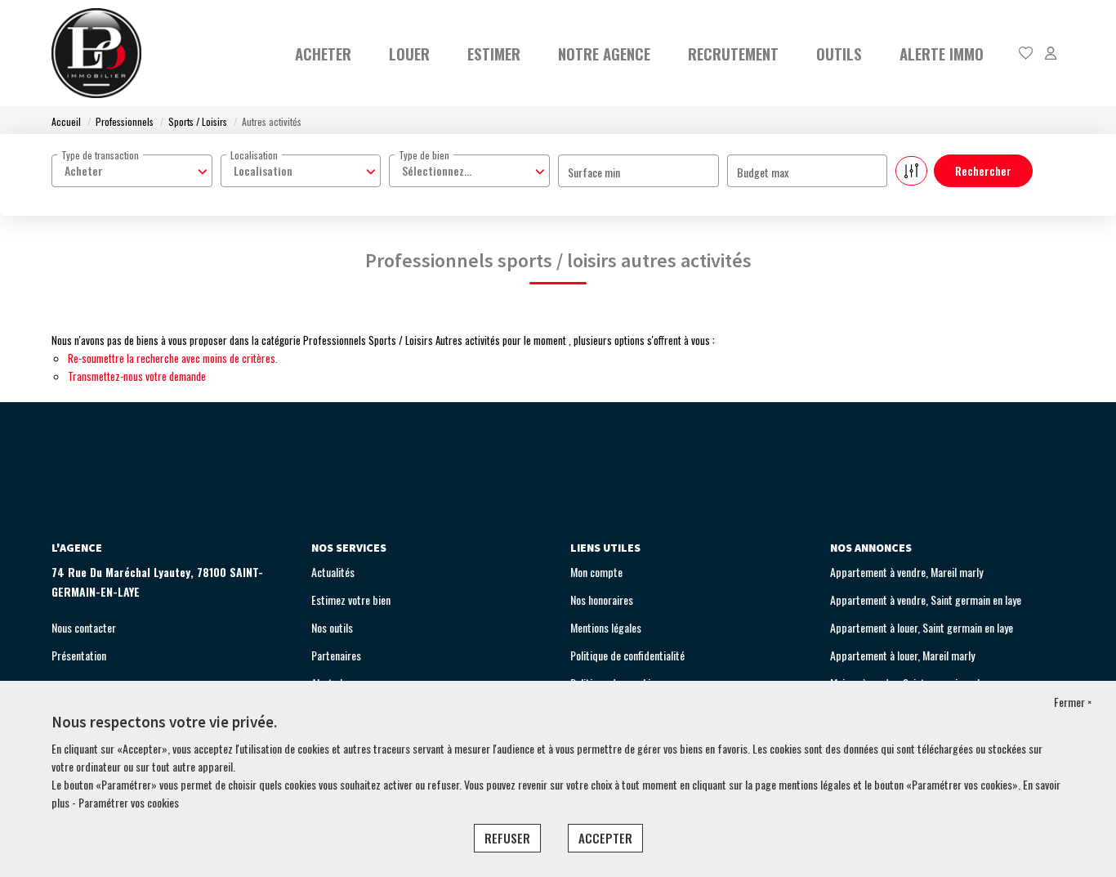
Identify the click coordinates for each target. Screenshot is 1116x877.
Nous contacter (83, 627)
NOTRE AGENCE (604, 53)
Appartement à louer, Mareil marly (902, 655)
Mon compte (596, 571)
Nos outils (332, 627)
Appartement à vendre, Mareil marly (906, 571)
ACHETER (323, 53)
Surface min (594, 172)
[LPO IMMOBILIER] (96, 53)
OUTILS (839, 53)
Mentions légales (605, 627)
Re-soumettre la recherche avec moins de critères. (173, 358)
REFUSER (507, 838)
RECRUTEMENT (733, 53)
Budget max (762, 172)
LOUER (409, 53)
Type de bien (424, 155)
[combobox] (132, 170)
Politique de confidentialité (627, 655)
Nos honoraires (601, 599)
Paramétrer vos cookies (128, 802)
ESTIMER (493, 53)
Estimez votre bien (351, 599)
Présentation (78, 655)
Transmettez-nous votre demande (137, 376)
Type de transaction (100, 155)
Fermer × (1072, 701)
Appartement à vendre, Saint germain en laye (925, 599)
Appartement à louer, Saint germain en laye (921, 627)
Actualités (333, 571)
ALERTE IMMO (941, 53)
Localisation (254, 155)
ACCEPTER (605, 838)
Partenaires (336, 655)
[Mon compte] (1050, 54)
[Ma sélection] (1026, 54)
